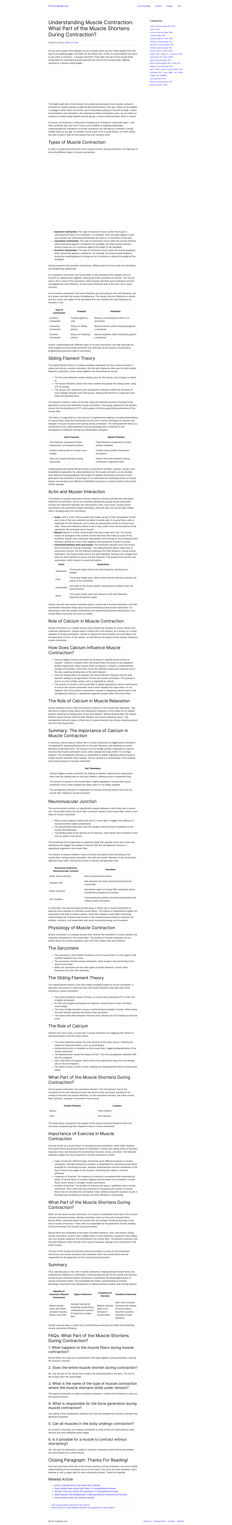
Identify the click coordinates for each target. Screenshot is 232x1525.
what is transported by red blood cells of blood (77, 1485)
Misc (168, 57)
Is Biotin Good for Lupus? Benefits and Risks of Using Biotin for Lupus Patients (83, 1508)
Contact (171, 1521)
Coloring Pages (144, 6)
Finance (155, 51)
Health (167, 51)
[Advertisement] (93, 85)
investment (156, 57)
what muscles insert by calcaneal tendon (74, 1497)
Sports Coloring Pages (172, 69)
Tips (179, 6)
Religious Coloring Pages (161, 66)
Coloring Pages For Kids (161, 38)
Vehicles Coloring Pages (161, 82)
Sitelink (180, 1521)
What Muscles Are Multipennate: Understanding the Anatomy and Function (90, 1494)
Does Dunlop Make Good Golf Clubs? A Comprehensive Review (85, 1488)
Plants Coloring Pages (160, 63)
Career (155, 29)
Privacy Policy (160, 1521)
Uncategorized (158, 79)
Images (170, 6)
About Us (147, 1521)
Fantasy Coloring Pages (161, 48)
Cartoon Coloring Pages (161, 32)
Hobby (155, 54)
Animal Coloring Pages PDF (162, 26)
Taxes (167, 72)
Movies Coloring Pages (160, 60)
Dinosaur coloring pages (161, 42)
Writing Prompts (159, 85)
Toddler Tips (158, 75)
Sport (155, 69)
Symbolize (156, 72)
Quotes (159, 6)
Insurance (176, 54)
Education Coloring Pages (161, 45)
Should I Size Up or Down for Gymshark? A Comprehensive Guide (86, 1491)
